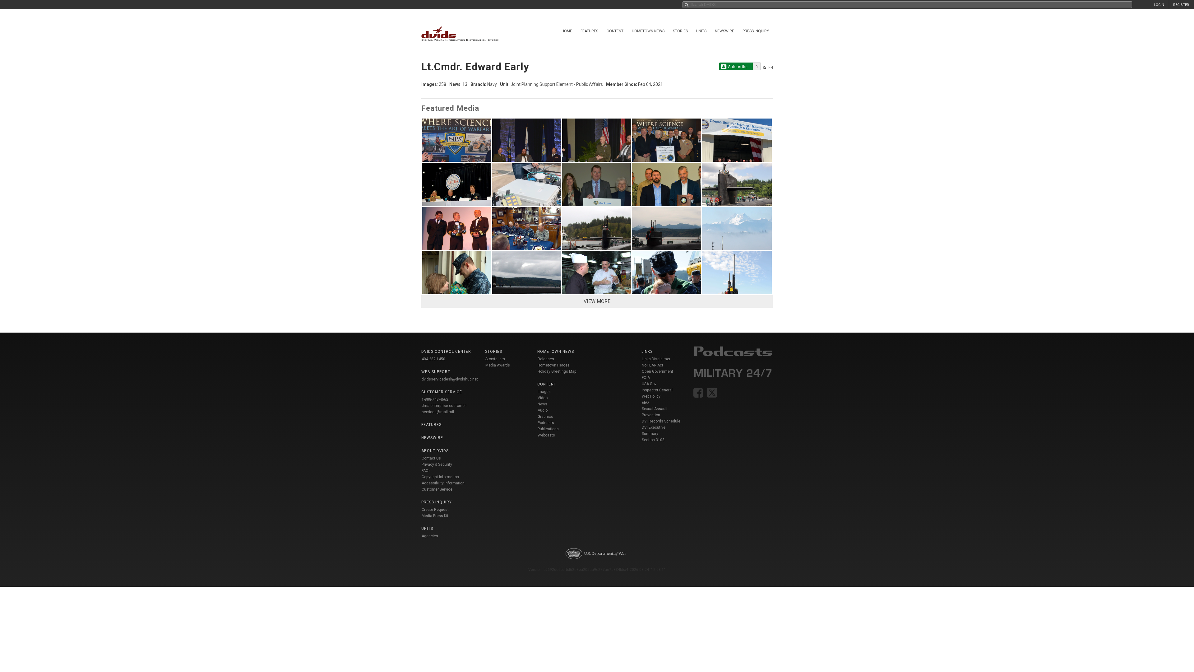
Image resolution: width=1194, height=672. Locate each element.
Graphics (545, 416)
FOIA (646, 378)
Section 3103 (653, 440)
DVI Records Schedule (661, 421)
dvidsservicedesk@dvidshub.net (450, 379)
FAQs (426, 471)
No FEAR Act (652, 365)
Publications (548, 429)
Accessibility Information (443, 483)
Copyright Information (440, 477)
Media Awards (497, 365)
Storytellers (495, 359)
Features (589, 31)
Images (544, 392)
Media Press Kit (435, 516)
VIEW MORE (597, 301)
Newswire (724, 31)
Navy (492, 84)
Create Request (435, 509)
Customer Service (437, 489)
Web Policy (651, 396)
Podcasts (546, 423)
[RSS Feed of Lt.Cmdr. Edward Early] (764, 67)
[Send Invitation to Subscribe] (771, 67)
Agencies (430, 536)
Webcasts (546, 435)
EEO (645, 402)
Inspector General (657, 390)
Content (615, 31)
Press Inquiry (756, 31)
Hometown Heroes (554, 365)
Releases (546, 359)
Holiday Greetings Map (557, 371)
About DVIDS (435, 451)
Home (567, 31)
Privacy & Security (437, 464)
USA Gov (649, 384)
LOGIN (1159, 5)
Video (543, 398)
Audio (543, 410)
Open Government (657, 371)
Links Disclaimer (656, 359)
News (542, 404)
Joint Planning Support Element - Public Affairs (557, 84)
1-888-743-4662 (435, 399)
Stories (680, 31)
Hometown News (648, 31)
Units (701, 31)
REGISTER (1181, 5)
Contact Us (431, 458)
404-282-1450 (433, 359)
